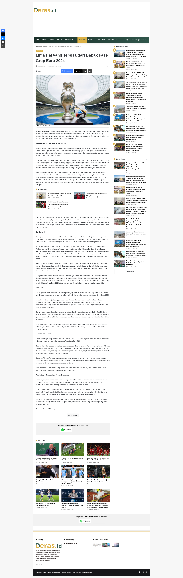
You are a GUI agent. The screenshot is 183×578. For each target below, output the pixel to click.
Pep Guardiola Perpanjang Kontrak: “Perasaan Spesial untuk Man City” (72, 505)
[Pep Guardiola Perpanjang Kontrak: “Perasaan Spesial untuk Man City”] (72, 495)
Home (37, 39)
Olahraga (82, 39)
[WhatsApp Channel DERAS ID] (66, 429)
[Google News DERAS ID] (80, 429)
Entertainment (70, 39)
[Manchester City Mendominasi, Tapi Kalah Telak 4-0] (47, 495)
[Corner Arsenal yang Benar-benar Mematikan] (72, 449)
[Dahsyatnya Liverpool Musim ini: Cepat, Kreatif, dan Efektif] (98, 449)
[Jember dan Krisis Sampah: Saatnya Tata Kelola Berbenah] (119, 109)
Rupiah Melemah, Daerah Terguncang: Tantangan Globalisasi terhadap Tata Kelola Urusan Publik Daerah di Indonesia (136, 97)
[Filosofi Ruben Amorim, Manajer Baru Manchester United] (98, 471)
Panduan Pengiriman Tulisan (84, 572)
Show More (130, 271)
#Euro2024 (73, 415)
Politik (52, 39)
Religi (98, 39)
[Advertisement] (111, 21)
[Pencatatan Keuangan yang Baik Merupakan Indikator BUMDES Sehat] (119, 137)
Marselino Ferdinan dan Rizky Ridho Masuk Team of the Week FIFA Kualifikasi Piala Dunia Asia (97, 505)
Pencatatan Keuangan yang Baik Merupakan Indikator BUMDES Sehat (135, 137)
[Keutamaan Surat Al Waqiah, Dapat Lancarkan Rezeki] (97, 545)
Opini (103, 39)
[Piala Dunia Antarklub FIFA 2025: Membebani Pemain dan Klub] (47, 449)
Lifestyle (60, 39)
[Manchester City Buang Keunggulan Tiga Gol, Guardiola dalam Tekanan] (72, 471)
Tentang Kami (65, 572)
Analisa (90, 39)
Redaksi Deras (41, 66)
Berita (44, 39)
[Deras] (45, 10)
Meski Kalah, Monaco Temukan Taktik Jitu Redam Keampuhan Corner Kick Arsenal (58, 204)
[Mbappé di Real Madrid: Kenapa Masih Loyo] (47, 471)
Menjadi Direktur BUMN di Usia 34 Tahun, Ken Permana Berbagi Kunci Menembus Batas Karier (136, 75)
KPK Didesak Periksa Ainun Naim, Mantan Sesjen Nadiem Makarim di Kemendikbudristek (136, 128)
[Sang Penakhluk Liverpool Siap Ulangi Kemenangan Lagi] (79, 195)
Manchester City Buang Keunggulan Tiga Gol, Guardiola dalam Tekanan (72, 481)
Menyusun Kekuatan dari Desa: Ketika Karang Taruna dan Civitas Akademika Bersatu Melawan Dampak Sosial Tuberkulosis (136, 167)
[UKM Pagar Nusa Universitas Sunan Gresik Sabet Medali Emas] (41, 195)
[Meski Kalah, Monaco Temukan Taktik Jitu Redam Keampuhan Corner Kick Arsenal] (41, 204)
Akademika (111, 39)
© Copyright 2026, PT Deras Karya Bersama (48, 572)
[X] (39, 564)
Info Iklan (72, 572)
